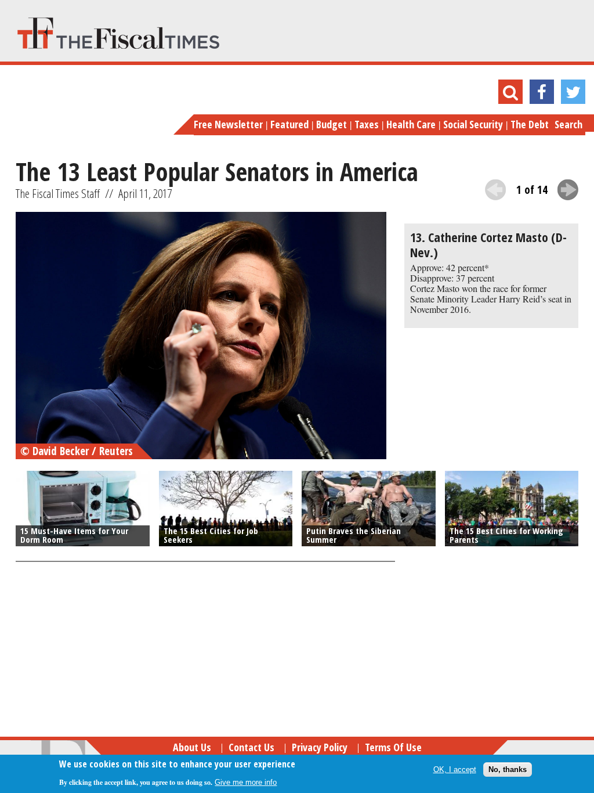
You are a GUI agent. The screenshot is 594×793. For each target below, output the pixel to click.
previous (495, 189)
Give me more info (246, 782)
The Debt (529, 124)
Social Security (473, 124)
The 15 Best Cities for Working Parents (506, 535)
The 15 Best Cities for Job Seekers (211, 535)
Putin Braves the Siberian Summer (353, 535)
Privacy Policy (319, 747)
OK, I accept (454, 769)
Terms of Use (393, 747)
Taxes (366, 124)
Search (568, 124)
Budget (331, 124)
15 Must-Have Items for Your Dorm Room (74, 535)
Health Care (411, 124)
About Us (192, 747)
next (567, 189)
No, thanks (507, 769)
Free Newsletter (228, 124)
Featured (289, 124)
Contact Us (251, 747)
